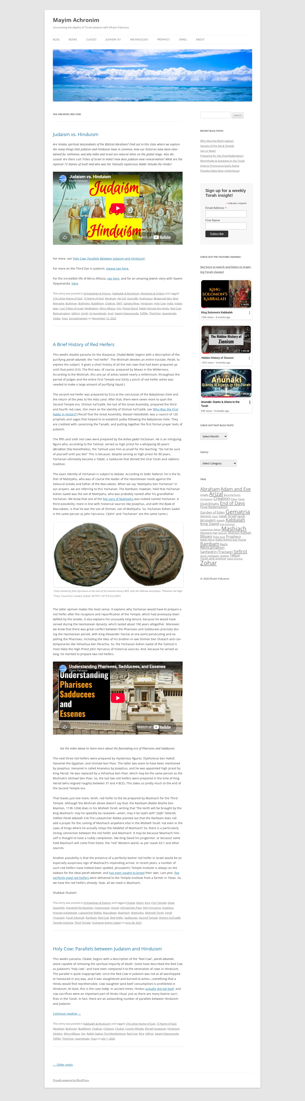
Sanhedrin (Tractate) (216, 551)
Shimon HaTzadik (170, 918)
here (75, 283)
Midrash (222, 533)
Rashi (224, 544)
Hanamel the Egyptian (79, 908)
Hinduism (147, 303)
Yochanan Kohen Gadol (106, 923)
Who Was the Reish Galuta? (217, 141)
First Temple (158, 903)
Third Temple (82, 923)
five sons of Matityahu (118, 499)
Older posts (63, 1065)
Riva (141, 1033)
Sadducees (131, 918)
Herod (115, 908)
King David (209, 523)
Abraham (110, 298)
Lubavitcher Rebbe (90, 913)
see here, (113, 278)
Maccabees (110, 913)
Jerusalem (208, 520)
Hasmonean (102, 908)
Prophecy (163, 39)
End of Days (232, 503)
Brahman (71, 303)
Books (73, 39)
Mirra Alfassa (107, 308)
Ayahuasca (145, 298)
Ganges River (131, 303)
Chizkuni (108, 1028)
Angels (204, 495)
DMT (119, 303)
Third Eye (155, 313)
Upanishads (169, 313)
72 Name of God (94, 298)
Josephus (167, 908)
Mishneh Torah (154, 913)
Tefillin (144, 313)
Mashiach (124, 913)
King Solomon (227, 524)
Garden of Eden (212, 512)
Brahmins (84, 303)
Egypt (241, 499)
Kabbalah (235, 520)
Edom (140, 903)
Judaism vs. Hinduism (75, 134)
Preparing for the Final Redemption (222, 156)
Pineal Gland (130, 308)
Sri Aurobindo (97, 313)
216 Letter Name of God (67, 298)
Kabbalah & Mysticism (125, 293)
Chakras (110, 303)
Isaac (215, 516)
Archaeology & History (97, 293)
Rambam (91, 918)
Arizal (216, 494)
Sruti (110, 313)
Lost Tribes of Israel (71, 308)
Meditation (91, 308)
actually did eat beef (159, 989)
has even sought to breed (127, 873)
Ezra (147, 903)
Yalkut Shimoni (235, 558)
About (200, 39)
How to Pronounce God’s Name (219, 166)
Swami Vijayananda (127, 313)
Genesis (205, 516)
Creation (222, 498)
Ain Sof (121, 298)
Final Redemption (214, 506)
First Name (212, 220)
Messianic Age (208, 533)
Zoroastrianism (78, 318)
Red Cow (175, 308)
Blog (56, 39)
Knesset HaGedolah (65, 913)
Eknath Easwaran (155, 1028)
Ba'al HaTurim (232, 494)
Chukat (130, 903)
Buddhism (97, 303)
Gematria (238, 511)
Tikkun (235, 555)
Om (119, 308)
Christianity (206, 499)
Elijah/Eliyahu (209, 504)
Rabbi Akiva (207, 539)
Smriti (84, 313)
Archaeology (139, 39)
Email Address (216, 208)
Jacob (241, 516)
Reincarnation (61, 313)
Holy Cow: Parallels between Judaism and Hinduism (107, 948)
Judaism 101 (113, 39)
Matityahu (137, 913)
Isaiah (223, 516)
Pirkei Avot (219, 536)
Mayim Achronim (76, 20)
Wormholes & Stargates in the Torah (222, 161)
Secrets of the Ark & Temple (217, 146)
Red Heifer (116, 918)
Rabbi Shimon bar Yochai (230, 539)
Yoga (65, 318)
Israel (183, 39)
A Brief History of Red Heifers (83, 344)
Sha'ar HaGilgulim (209, 555)
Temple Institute (63, 923)
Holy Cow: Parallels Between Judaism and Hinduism (109, 258)
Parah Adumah (75, 918)
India (170, 303)
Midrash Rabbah (239, 533)
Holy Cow (160, 303)
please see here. (117, 268)
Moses (206, 536)
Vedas (56, 318)
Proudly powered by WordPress (71, 1080)
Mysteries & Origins (153, 293)
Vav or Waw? (208, 151)
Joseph (221, 520)
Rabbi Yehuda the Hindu (154, 308)
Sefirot (75, 313)
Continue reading (67, 1014)
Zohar (208, 563)
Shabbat (224, 555)
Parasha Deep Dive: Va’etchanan (220, 171)
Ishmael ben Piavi (131, 908)
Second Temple (148, 918)
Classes (91, 39)
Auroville (132, 298)
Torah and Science (213, 558)
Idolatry (58, 1033)
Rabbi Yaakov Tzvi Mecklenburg (106, 1033)
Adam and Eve (236, 489)
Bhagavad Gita (163, 298)
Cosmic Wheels (134, 1028)
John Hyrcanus (152, 908)
